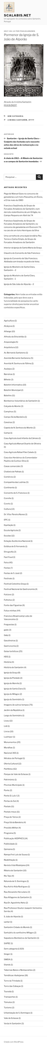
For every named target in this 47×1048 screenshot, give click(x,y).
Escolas (7, 536)
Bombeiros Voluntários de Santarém (20, 401)
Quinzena (8, 849)
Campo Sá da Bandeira (14, 417)
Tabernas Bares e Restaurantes (18, 970)
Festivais (8, 578)
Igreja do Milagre (11, 694)
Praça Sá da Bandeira (13, 822)
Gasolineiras (9, 640)
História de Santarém (14, 667)
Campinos (8, 411)
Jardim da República (13, 710)
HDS (6, 657)
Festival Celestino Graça (15, 584)
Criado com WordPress (13, 1042)
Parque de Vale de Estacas (16, 774)
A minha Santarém (17, 120)
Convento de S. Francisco (15, 493)
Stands (7, 965)
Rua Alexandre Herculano (15, 892)
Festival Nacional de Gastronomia (19, 589)
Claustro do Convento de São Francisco (22, 253)
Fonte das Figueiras (13, 605)
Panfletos (8, 769)
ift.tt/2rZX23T (10, 105)
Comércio (8, 477)
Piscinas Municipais (13, 785)
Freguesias (9, 624)
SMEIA (7, 959)
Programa (8, 833)
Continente (9, 487)
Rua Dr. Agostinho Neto (14, 903)
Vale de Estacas (11, 1018)
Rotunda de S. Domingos (15, 881)
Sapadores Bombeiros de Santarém (20, 938)
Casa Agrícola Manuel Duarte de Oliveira (22, 443)
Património (9, 779)
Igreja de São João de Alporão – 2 (19, 284)
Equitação (8, 525)
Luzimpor (8, 737)
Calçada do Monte (12, 406)
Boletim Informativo (13, 385)
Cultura (7, 509)
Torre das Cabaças (12, 986)
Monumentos (10, 742)
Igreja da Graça (10, 672)
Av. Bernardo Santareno (15, 353)
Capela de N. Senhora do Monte (18, 427)
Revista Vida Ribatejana (14, 865)
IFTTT (31, 120)
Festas (7, 568)
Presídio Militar (11, 828)
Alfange (7, 331)
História (7, 662)
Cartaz (7, 433)
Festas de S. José (11, 573)
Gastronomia (10, 646)
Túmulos (8, 1002)
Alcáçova (8, 326)
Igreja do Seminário (13, 699)
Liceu (6, 721)
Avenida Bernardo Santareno (17, 358)
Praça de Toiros (11, 817)
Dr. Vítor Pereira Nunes (14, 514)
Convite (7, 498)
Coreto (7, 503)
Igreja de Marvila (11, 683)
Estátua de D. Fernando (14, 546)
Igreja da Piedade (12, 678)
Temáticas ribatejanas (14, 975)
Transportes (9, 997)
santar (7, 922)
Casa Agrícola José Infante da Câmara (21, 438)
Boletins (8, 395)
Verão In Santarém (12, 1023)
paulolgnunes (27, 31)
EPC (6, 520)
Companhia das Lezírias (15, 482)
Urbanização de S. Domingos (17, 1013)
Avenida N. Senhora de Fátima (17, 363)
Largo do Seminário (13, 715)
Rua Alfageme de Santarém (16, 897)
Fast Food (8, 557)
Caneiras (8, 422)
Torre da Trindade (12, 981)
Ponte (6, 790)
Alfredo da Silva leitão (14, 336)
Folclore (7, 594)
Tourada (7, 991)
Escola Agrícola (11, 530)
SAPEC (7, 943)
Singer (7, 954)
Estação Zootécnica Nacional (17, 541)
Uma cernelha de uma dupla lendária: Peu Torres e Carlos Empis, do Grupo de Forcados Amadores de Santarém (23, 239)
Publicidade (9, 844)
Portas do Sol (10, 801)
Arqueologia (9, 342)
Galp (6, 635)
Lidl (5, 726)
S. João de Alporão (12, 916)
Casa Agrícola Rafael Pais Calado (19, 452)
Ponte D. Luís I (10, 796)
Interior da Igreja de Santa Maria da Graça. (23, 248)
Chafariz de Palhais (12, 471)
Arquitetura (9, 347)
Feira (6, 562)
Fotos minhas (10, 610)
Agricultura (9, 321)
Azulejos (8, 369)
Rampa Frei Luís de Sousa (15, 854)
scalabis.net (17, 15)
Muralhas (8, 747)
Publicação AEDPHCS (14, 838)
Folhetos (8, 600)
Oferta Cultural (11, 763)
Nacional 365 (10, 753)
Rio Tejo (7, 876)
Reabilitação (9, 860)
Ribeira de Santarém (13, 870)
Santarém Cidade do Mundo (17, 927)
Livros (7, 731)
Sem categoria (16, 116)
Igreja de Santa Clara (13, 689)
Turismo (8, 1007)
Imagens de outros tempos (16, 705)
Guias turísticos (11, 651)
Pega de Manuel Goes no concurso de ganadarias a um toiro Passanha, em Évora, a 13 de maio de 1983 (23, 197)
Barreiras (8, 374)
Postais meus (10, 812)
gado (6, 630)
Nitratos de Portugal (13, 758)
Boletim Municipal (12, 390)
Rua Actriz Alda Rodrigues (16, 886)
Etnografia (8, 552)
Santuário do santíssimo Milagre (19, 932)
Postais (7, 806)
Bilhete (7, 379)
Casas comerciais (12, 466)
